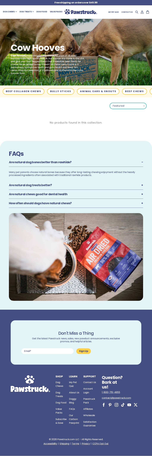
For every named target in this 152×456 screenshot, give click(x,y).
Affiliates (88, 409)
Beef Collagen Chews (23, 91)
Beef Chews (134, 91)
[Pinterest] (110, 405)
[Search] (136, 12)
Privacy (86, 443)
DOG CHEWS (9, 11)
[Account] (142, 12)
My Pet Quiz (113, 12)
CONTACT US (127, 12)
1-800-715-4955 (111, 392)
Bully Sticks (60, 91)
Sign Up (83, 351)
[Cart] (147, 12)
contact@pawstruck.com (116, 398)
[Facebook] (104, 405)
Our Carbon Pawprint (74, 419)
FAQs (72, 409)
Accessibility (50, 443)
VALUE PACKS (56, 11)
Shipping (64, 443)
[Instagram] (116, 405)
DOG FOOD (42, 11)
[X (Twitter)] (135, 405)
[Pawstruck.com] (80, 12)
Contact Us (89, 382)
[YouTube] (129, 405)
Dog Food (61, 402)
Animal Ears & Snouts (98, 91)
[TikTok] (123, 405)
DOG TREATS (26, 11)
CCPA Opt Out (100, 443)
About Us (74, 392)
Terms (75, 443)
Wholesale (89, 415)
